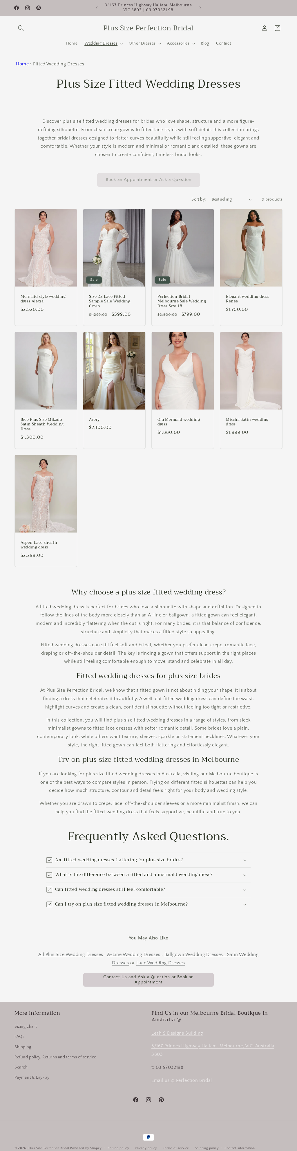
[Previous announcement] (96, 7)
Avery (94, 419)
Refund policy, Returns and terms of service (55, 1057)
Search (21, 1067)
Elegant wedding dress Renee (247, 299)
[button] (21, 28)
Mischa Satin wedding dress (247, 422)
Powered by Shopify (86, 1148)
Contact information (239, 1148)
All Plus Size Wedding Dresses (70, 954)
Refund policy (118, 1148)
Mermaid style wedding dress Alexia (43, 299)
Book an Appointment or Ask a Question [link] (148, 179)
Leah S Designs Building (177, 1033)
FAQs (19, 1036)
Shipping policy (207, 1148)
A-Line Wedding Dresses (133, 954)
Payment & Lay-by (32, 1077)
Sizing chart (26, 1026)
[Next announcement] (200, 7)
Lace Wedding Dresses (160, 962)
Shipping (23, 1047)
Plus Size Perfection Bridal (48, 1148)
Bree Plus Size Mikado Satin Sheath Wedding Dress (42, 424)
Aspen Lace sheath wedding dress (39, 545)
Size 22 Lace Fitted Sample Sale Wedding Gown (109, 301)
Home (22, 64)
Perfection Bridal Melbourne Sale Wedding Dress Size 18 (181, 301)
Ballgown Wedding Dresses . (195, 954)
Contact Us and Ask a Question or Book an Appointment (148, 979)
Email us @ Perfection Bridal (181, 1080)
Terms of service (176, 1148)
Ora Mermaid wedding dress (178, 422)
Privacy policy (146, 1148)
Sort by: (198, 199)
